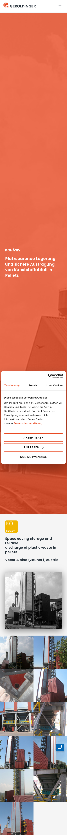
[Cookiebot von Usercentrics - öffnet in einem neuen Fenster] (48, 376)
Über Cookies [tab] (55, 385)
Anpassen (31, 447)
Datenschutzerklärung (28, 423)
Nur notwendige (33, 456)
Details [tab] (33, 385)
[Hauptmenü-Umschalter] (60, 6)
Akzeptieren (34, 437)
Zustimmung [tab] (12, 385)
